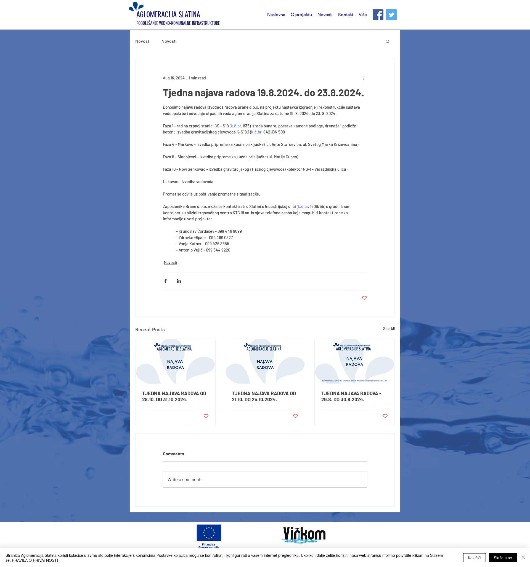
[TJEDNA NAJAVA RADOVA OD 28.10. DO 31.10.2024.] (175, 361)
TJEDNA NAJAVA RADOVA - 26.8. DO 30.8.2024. (351, 396)
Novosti (142, 41)
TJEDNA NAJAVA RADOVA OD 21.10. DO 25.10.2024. (264, 396)
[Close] (523, 558)
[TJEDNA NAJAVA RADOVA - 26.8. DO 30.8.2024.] (354, 361)
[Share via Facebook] (165, 281)
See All (389, 328)
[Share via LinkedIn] (179, 281)
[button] (387, 41)
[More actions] (364, 77)
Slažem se (503, 557)
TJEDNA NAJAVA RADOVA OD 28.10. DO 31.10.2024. (174, 396)
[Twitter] (391, 14)
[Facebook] (378, 14)
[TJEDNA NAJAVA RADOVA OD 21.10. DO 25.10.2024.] (265, 361)
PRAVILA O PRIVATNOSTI (35, 560)
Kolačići (474, 557)
